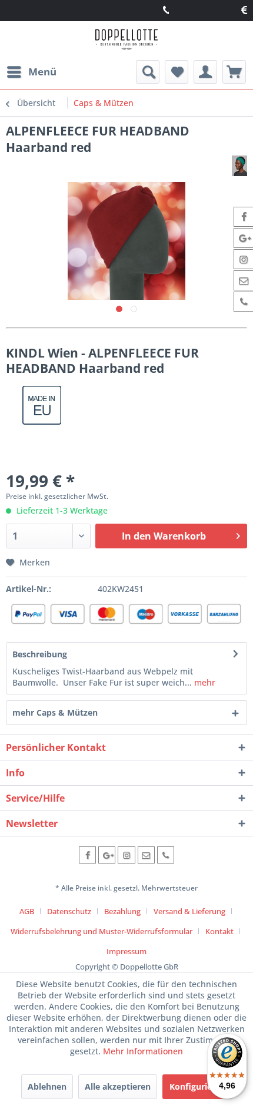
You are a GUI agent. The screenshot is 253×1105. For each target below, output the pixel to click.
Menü (42, 71)
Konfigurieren (197, 1086)
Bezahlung (122, 911)
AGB (26, 911)
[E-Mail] (146, 855)
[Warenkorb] (234, 72)
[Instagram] (126, 855)
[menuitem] (31, 72)
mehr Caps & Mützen (55, 712)
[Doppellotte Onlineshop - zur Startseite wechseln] (126, 41)
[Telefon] (166, 855)
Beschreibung (39, 654)
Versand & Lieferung (189, 911)
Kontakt (219, 931)
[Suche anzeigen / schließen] (147, 72)
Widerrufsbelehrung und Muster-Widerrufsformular (101, 931)
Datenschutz (69, 911)
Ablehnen (47, 1086)
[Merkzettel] (176, 72)
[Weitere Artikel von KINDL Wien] (239, 166)
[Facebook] (87, 855)
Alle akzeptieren (118, 1086)
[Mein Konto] (205, 72)
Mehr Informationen (143, 1051)
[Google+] (107, 855)
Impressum (126, 951)
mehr (203, 682)
